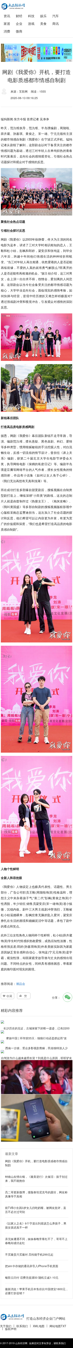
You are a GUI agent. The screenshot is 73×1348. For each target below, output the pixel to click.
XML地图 (38, 1326)
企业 (19, 23)
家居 (7, 23)
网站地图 (55, 1326)
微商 (19, 31)
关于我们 (5, 1326)
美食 (43, 23)
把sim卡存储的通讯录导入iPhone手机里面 (31, 1266)
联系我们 (22, 1326)
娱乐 (43, 16)
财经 (19, 16)
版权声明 (10, 1329)
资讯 (7, 16)
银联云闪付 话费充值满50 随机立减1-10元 (31, 1277)
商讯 (55, 23)
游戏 (31, 23)
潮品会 (20, 983)
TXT (63, 1326)
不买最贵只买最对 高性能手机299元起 (29, 1254)
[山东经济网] (13, 6)
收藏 (9, 996)
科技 (31, 16)
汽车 (55, 16)
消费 (7, 31)
